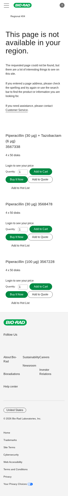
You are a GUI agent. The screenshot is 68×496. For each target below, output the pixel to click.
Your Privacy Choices (15, 484)
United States (14, 410)
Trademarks (10, 440)
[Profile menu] (50, 5)
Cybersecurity (11, 454)
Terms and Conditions (15, 469)
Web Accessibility (12, 462)
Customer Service (17, 110)
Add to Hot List (20, 188)
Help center (10, 386)
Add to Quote (40, 179)
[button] (5, 16)
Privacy (7, 476)
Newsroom (29, 365)
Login (9, 165)
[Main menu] (6, 5)
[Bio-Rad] (15, 322)
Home (6, 432)
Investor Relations (45, 371)
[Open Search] (43, 5)
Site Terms (9, 447)
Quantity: (11, 171)
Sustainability (31, 357)
